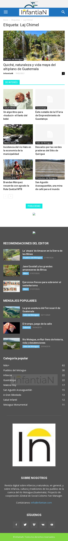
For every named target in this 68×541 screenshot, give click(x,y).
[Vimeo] (34, 525)
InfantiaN (8, 73)
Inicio (5, 20)
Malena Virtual (10, 143)
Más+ (25, 273)
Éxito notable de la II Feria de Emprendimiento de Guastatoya (49, 115)
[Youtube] (52, 525)
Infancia (26, 327)
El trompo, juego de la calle (37, 324)
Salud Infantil (10, 108)
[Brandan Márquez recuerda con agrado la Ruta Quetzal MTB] (18, 169)
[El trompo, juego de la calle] (11, 328)
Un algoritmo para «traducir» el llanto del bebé (15, 115)
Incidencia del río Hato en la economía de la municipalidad (17, 150)
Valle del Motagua (43, 143)
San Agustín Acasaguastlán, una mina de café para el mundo (48, 185)
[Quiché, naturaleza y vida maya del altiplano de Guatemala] (34, 46)
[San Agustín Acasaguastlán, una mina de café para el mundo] (50, 169)
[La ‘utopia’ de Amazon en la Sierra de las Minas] (11, 255)
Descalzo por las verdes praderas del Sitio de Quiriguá (48, 150)
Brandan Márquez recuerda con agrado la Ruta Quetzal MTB (16, 185)
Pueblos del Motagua (13, 59)
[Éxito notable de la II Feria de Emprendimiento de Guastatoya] (50, 99)
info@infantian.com (41, 502)
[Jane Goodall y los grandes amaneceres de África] (11, 270)
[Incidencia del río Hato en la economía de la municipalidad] (18, 134)
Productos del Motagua (46, 178)
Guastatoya (41, 108)
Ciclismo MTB (10, 178)
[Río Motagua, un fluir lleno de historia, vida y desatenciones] (11, 343)
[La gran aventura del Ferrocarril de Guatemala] (11, 312)
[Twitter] (25, 525)
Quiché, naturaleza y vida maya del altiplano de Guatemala (29, 67)
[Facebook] (16, 525)
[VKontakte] (43, 525)
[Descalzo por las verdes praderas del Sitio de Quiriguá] (50, 134)
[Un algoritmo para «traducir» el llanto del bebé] (18, 99)
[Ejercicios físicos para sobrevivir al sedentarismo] (11, 286)
